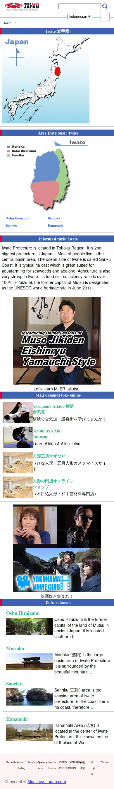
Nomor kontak (52, 765)
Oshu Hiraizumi (18, 218)
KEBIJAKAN (73, 762)
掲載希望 (82, 765)
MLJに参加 (93, 767)
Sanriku (11, 225)
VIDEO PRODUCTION (63, 765)
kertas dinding (21, 765)
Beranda (10, 762)
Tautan (105, 762)
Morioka (54, 218)
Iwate (7, 23)
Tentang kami (42, 765)
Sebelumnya (31, 762)
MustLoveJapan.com (46, 781)
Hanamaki (55, 225)
